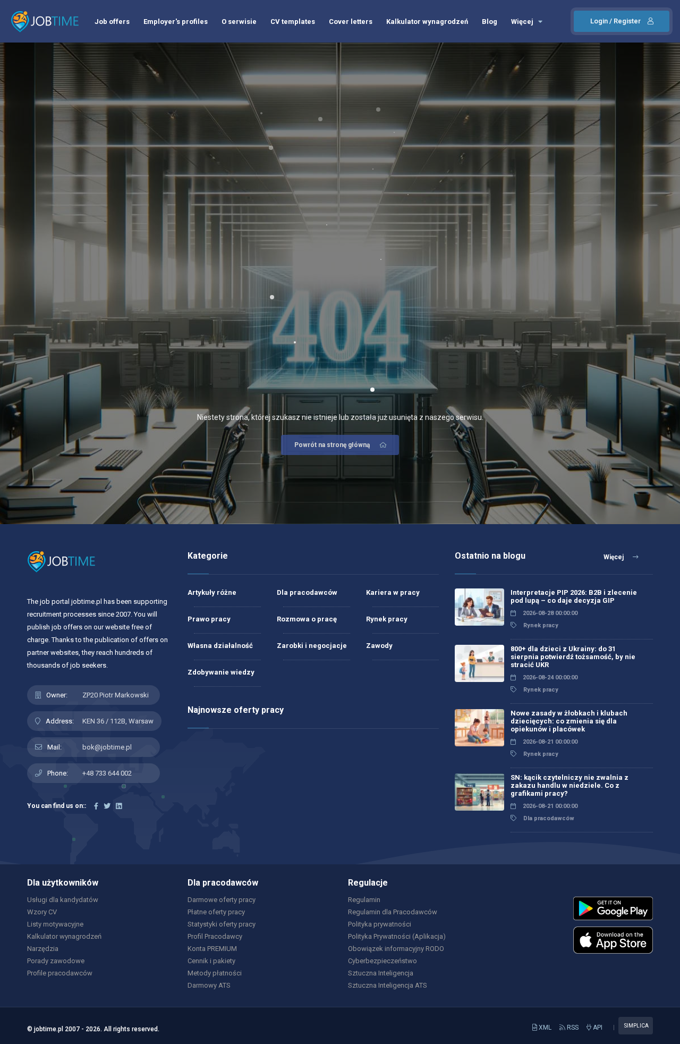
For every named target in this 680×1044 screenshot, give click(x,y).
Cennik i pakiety (211, 961)
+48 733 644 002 (107, 773)
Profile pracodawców (59, 973)
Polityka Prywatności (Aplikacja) (397, 936)
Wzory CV (42, 912)
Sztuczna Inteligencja (380, 973)
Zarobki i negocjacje (312, 646)
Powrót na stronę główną (332, 445)
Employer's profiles (175, 22)
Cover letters (350, 22)
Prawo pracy (209, 619)
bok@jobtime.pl (107, 747)
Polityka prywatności (379, 924)
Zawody (379, 646)
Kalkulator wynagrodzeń (427, 22)
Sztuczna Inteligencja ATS (387, 985)
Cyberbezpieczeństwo (382, 961)
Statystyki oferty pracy (222, 924)
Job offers (112, 22)
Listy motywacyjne (55, 924)
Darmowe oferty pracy (222, 900)
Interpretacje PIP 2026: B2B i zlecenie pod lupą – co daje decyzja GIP (574, 596)
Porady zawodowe (55, 961)
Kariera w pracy (393, 592)
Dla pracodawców (307, 592)
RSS (572, 1027)
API (596, 1027)
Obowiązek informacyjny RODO (396, 949)
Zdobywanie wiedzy (221, 672)
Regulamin (364, 900)
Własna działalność (220, 646)
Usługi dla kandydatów (62, 900)
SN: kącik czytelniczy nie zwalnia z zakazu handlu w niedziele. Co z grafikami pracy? (569, 785)
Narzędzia (42, 949)
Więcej (523, 22)
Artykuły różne (212, 592)
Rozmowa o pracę (307, 619)
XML (544, 1027)
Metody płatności (215, 973)
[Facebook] (96, 806)
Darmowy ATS (209, 985)
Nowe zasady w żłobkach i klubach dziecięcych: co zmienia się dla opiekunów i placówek (569, 721)
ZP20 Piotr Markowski (115, 695)
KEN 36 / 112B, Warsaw (118, 721)
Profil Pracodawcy (215, 936)
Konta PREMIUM (212, 949)
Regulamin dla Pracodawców (392, 912)
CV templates (292, 22)
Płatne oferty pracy (216, 912)
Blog (489, 22)
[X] (107, 806)
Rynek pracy (386, 619)
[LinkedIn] (119, 806)
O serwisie (239, 22)
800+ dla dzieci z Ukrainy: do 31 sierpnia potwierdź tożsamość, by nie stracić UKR (573, 657)
